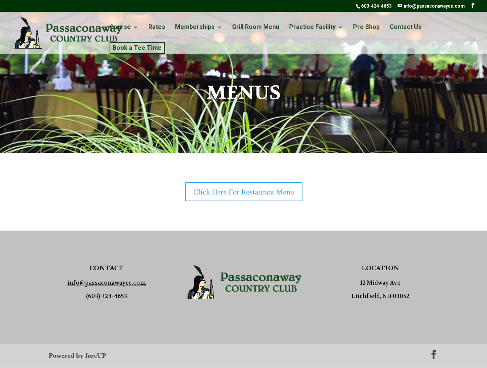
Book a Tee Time (137, 47)
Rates (156, 27)
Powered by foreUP (77, 355)
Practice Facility (312, 27)
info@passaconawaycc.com (106, 283)
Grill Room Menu (255, 27)
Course (120, 27)
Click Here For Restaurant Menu (243, 192)
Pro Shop (366, 27)
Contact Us (406, 27)
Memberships (195, 27)
